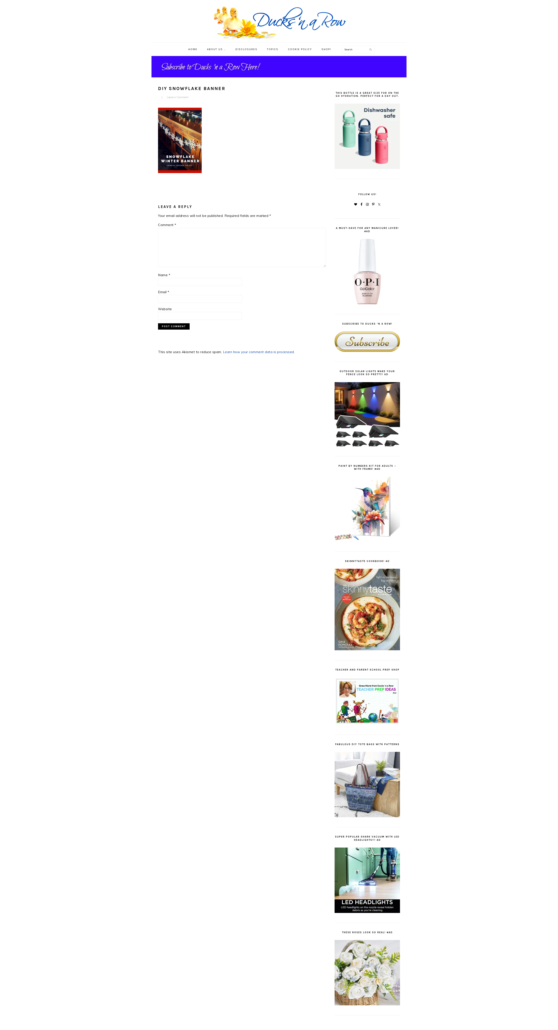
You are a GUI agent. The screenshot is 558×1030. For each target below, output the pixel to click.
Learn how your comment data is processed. (259, 352)
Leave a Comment (178, 97)
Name (164, 275)
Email (163, 292)
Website (165, 309)
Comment (167, 225)
